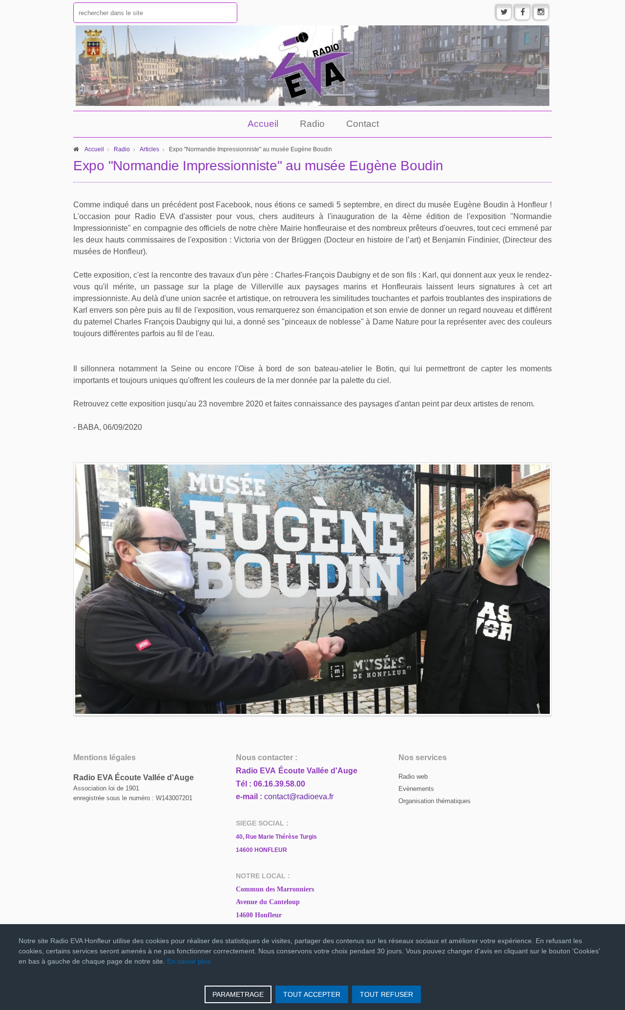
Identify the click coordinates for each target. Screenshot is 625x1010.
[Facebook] (522, 12)
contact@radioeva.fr (298, 796)
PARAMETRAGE (238, 994)
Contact (362, 124)
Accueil (263, 124)
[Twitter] (504, 12)
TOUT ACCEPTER (311, 994)
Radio (312, 124)
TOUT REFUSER (386, 994)
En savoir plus (188, 961)
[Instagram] (541, 12)
